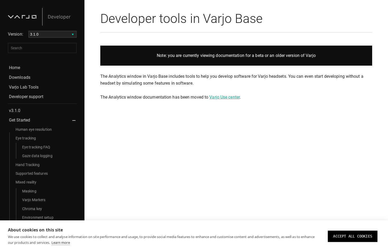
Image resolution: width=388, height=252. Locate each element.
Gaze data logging (37, 156)
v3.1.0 (15, 110)
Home (14, 67)
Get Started (19, 120)
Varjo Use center (224, 97)
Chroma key (32, 209)
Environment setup (38, 217)
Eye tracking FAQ (36, 147)
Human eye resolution (34, 129)
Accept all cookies (352, 236)
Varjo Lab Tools (24, 87)
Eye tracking (26, 138)
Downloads (19, 77)
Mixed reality (26, 182)
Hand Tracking (28, 165)
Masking (29, 191)
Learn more (60, 242)
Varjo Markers (33, 200)
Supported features (32, 173)
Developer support (26, 96)
